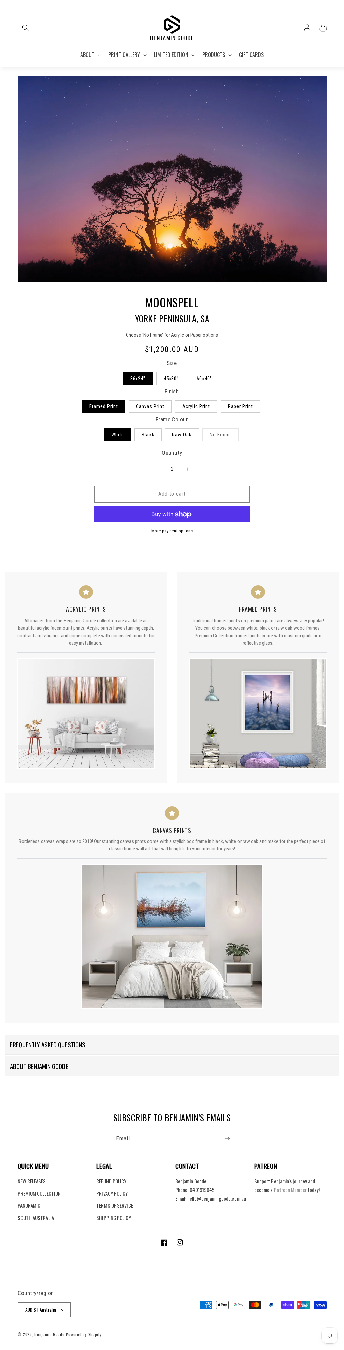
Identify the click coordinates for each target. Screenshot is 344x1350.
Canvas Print (150, 406)
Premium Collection (39, 1193)
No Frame (224, 436)
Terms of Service (114, 1205)
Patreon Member (290, 1189)
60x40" (204, 378)
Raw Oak (181, 435)
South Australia (36, 1217)
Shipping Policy (113, 1217)
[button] (25, 28)
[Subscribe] (227, 1138)
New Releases (32, 1181)
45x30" (171, 378)
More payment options (172, 530)
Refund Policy (111, 1181)
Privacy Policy (112, 1193)
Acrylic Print (196, 406)
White (117, 435)
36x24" (137, 378)
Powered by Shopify (83, 1334)
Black (148, 435)
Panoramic (29, 1205)
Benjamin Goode (49, 1334)
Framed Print (103, 406)
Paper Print (240, 406)
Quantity (172, 452)
